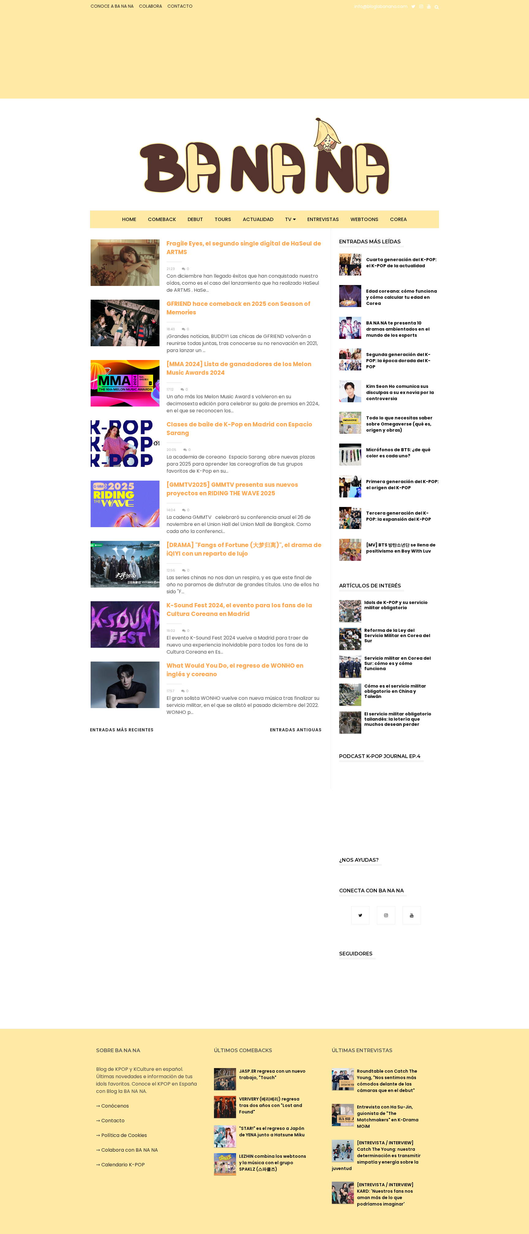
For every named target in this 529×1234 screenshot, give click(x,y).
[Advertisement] (143, 56)
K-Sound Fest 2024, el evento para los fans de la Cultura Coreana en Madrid (239, 609)
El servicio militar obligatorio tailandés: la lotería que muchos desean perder (397, 719)
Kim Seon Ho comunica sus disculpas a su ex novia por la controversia (400, 392)
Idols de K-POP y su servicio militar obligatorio (396, 605)
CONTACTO (180, 6)
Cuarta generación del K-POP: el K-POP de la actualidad (401, 263)
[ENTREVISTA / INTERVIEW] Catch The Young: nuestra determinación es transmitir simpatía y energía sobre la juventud (376, 1156)
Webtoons (364, 219)
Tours (223, 219)
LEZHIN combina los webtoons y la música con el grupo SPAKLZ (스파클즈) (272, 1162)
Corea (398, 219)
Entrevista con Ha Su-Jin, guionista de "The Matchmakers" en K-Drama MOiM (387, 1116)
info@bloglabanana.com (381, 6)
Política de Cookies (124, 1135)
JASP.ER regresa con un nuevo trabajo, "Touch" (272, 1074)
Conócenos (115, 1105)
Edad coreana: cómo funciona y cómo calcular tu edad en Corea (401, 297)
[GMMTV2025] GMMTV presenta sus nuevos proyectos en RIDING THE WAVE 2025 (232, 489)
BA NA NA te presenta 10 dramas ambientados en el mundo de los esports (398, 329)
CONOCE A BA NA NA (112, 6)
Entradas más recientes (122, 730)
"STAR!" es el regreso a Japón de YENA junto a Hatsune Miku (272, 1131)
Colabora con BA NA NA (129, 1149)
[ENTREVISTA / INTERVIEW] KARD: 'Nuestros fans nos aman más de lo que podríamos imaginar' (385, 1194)
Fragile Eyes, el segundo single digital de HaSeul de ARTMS (244, 247)
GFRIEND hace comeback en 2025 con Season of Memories (238, 308)
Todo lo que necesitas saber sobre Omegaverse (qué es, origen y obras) (399, 424)
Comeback (162, 219)
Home (129, 219)
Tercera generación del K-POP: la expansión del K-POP (398, 516)
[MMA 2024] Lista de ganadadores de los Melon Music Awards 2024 (239, 368)
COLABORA (150, 6)
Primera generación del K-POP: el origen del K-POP (402, 484)
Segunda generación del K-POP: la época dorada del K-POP (398, 360)
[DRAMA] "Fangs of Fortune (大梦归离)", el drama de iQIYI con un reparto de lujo (244, 549)
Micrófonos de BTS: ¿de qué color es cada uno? (398, 453)
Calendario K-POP (123, 1164)
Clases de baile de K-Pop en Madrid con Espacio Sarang (239, 428)
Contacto (113, 1120)
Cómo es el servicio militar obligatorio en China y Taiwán (395, 691)
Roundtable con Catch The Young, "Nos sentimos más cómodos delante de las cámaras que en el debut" (387, 1080)
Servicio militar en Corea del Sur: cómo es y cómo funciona (397, 663)
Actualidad (258, 219)
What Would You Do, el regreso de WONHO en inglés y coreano (235, 670)
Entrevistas (323, 219)
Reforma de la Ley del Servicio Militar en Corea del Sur (397, 635)
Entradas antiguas (296, 730)
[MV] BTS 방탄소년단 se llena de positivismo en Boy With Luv (401, 548)
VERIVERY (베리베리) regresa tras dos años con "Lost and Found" (270, 1105)
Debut (195, 219)
